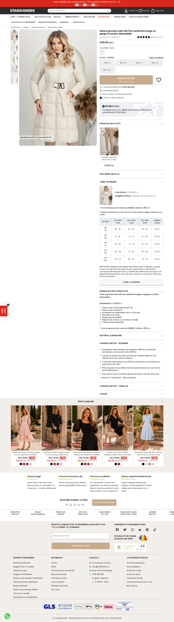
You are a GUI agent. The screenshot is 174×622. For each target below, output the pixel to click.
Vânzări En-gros (20, 570)
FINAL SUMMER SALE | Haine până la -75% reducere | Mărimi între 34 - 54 (87, 2)
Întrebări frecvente (59, 585)
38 (123, 62)
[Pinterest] (147, 530)
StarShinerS (15, 27)
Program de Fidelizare (22, 574)
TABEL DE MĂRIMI (131, 282)
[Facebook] (117, 530)
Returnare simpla (58, 574)
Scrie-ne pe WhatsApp (102, 570)
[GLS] (50, 608)
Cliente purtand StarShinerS (25, 582)
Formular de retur (59, 578)
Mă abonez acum (81, 546)
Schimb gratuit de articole (63, 570)
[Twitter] (125, 530)
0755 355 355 (128, 87)
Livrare (54, 563)
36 (107, 62)
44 (107, 70)
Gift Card (55, 589)
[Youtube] (139, 530)
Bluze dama (132, 585)
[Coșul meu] (153, 11)
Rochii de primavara (136, 563)
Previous (13, 436)
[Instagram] (132, 530)
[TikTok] (154, 530)
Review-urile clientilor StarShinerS (28, 578)
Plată (53, 566)
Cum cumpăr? (57, 582)
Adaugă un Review (104, 502)
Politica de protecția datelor (25, 589)
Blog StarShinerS (20, 585)
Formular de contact (101, 563)
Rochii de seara (133, 574)
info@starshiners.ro (100, 566)
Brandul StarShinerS (21, 563)
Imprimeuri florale (135, 578)
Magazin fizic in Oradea (23, 566)
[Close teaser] (8, 305)
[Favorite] (140, 11)
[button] (3, 311)
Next (94, 87)
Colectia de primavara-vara (139, 582)
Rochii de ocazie (134, 570)
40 (139, 62)
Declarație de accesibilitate (25, 597)
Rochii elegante (134, 566)
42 (155, 62)
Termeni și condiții (21, 593)
